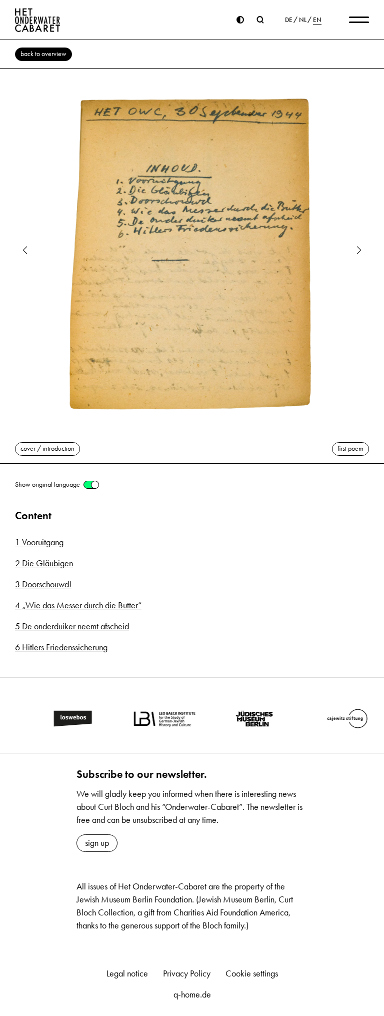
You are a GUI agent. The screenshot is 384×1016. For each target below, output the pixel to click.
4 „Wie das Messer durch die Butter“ (78, 605)
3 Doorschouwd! (43, 584)
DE (288, 20)
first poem (351, 448)
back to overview (43, 54)
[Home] (37, 20)
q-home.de (192, 994)
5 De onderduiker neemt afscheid (72, 626)
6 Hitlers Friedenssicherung (61, 647)
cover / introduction (47, 448)
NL (302, 20)
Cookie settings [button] (252, 973)
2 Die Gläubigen (44, 563)
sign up (97, 842)
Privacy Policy (186, 973)
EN (317, 20)
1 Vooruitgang (39, 542)
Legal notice (127, 973)
